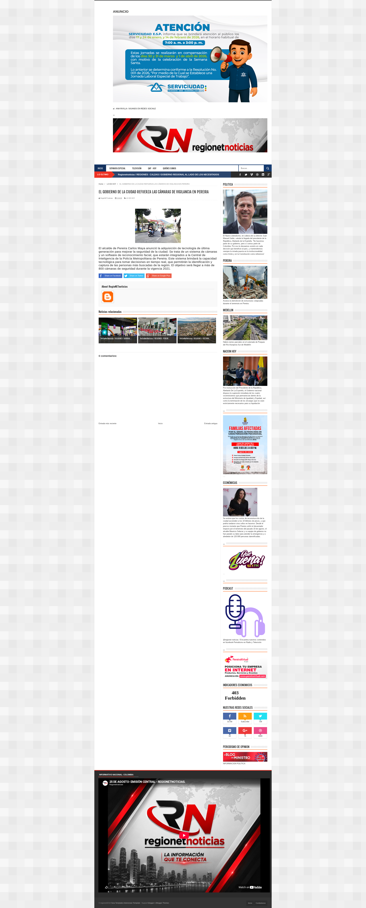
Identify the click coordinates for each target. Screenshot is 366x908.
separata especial (117, 168)
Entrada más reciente (107, 423)
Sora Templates (117, 903)
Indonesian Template (132, 903)
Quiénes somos (169, 168)
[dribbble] (257, 174)
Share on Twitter (136, 276)
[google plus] (269, 174)
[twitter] (246, 174)
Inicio (100, 168)
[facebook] (240, 174)
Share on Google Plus (161, 276)
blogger (151, 903)
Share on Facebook (113, 276)
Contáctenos (261, 903)
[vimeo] (251, 174)
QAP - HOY (152, 168)
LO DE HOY (130, 198)
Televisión (136, 168)
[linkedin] (263, 174)
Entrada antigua (210, 423)
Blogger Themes (162, 903)
